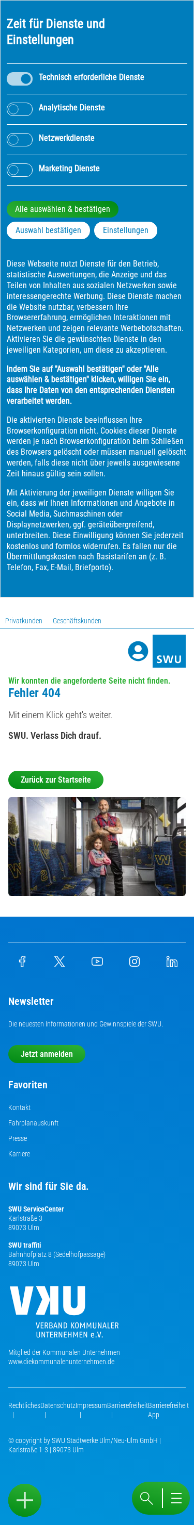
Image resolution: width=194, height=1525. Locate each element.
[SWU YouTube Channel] (97, 964)
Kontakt (19, 1107)
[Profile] (138, 651)
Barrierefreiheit (127, 1405)
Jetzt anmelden (47, 1054)
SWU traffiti (24, 1245)
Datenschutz (58, 1405)
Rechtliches (24, 1405)
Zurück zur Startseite (56, 780)
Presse (17, 1138)
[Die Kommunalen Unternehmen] (64, 1316)
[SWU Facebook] (22, 964)
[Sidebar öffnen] (24, 1500)
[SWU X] (59, 964)
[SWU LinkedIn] (171, 964)
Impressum (91, 1405)
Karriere (19, 1154)
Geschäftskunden (77, 621)
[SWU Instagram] (134, 964)
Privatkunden (23, 621)
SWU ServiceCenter (36, 1209)
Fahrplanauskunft (33, 1123)
